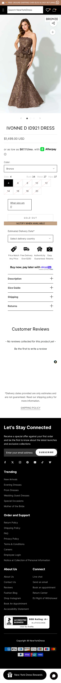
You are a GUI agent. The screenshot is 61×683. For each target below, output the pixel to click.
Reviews (8, 587)
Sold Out (30, 218)
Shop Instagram (12, 598)
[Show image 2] (30, 118)
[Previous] (20, 118)
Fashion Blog (10, 592)
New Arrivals (10, 479)
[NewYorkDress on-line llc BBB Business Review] (26, 617)
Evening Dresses (12, 484)
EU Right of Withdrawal (45, 598)
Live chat (37, 576)
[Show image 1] (27, 118)
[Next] (40, 118)
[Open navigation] (4, 10)
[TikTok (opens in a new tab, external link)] (42, 462)
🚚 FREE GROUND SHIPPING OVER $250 (22, 2)
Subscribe (46, 452)
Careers (8, 549)
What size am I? (17, 204)
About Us (9, 576)
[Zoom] (52, 32)
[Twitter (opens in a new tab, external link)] (12, 462)
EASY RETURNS (48, 2)
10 (36, 183)
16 (18, 191)
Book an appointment (44, 587)
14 (8, 191)
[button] (30, 348)
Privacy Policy (11, 538)
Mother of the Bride (14, 506)
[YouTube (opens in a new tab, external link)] (35, 462)
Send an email (40, 582)
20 (36, 191)
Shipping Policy (12, 528)
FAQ (6, 533)
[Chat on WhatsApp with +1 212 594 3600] (57, 2)
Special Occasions (13, 500)
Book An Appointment (15, 603)
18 (27, 191)
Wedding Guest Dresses (16, 495)
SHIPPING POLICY (30, 407)
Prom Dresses (11, 490)
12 (46, 183)
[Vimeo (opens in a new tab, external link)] (50, 462)
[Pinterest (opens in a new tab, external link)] (27, 462)
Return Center (40, 592)
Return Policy (11, 522)
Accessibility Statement (16, 609)
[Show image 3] (34, 118)
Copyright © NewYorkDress (30, 640)
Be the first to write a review (30, 348)
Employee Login (12, 554)
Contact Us (10, 582)
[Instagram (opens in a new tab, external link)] (20, 462)
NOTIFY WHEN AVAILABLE (30, 223)
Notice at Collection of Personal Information (27, 560)
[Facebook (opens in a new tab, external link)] (5, 462)
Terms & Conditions (14, 544)
